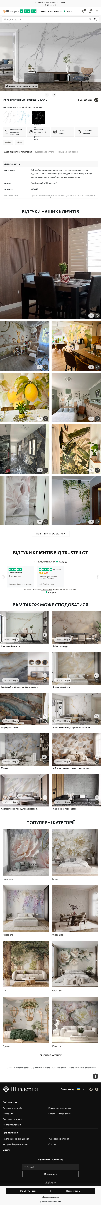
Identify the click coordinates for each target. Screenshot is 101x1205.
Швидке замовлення (50, 1197)
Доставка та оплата (12, 1119)
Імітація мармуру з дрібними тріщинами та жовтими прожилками (72, 727)
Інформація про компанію (15, 1144)
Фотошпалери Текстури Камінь (82, 1068)
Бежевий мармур (61, 687)
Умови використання (58, 1138)
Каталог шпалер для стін (60, 1113)
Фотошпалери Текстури (55, 1068)
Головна (9, 1068)
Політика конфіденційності (16, 1138)
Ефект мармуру (61, 646)
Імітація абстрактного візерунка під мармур (20, 687)
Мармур (5, 768)
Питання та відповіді (12, 1108)
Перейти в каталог (51, 1055)
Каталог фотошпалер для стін (29, 1068)
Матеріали (8, 1113)
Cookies (52, 1144)
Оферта (6, 1149)
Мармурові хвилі (9, 727)
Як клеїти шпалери (12, 1124)
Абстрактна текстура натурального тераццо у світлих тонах (72, 768)
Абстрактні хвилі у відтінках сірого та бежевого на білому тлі (20, 808)
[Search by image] (90, 19)
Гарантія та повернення (59, 1108)
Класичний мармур (10, 646)
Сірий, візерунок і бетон (65, 808)
